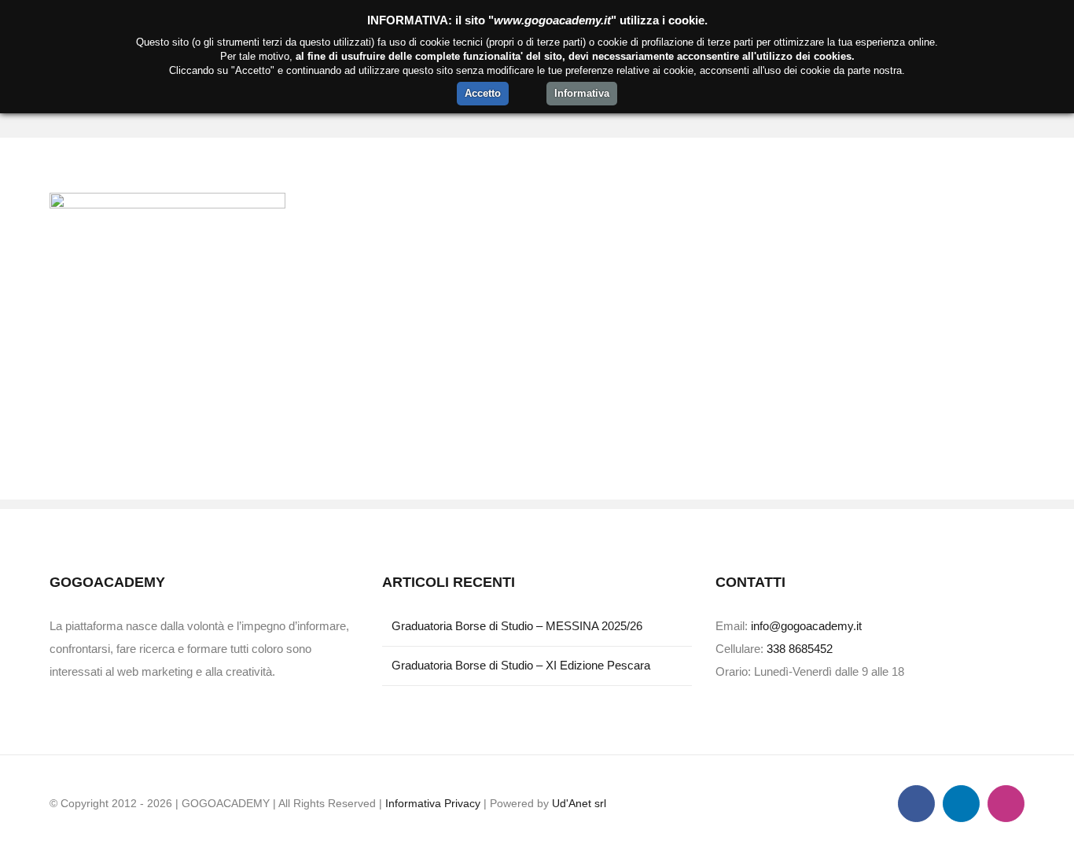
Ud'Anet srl (579, 803)
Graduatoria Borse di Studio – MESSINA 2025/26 (517, 626)
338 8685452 (800, 648)
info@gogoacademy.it (806, 626)
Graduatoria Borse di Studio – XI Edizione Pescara (521, 665)
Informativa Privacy (432, 803)
